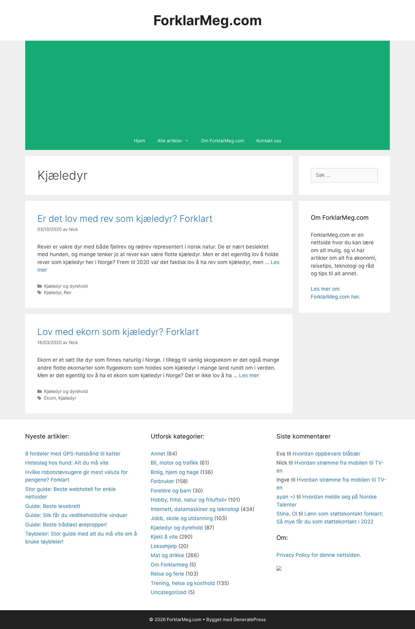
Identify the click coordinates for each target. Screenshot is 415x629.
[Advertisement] (207, 86)
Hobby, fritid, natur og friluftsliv (189, 500)
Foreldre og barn (171, 491)
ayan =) (285, 497)
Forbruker (162, 481)
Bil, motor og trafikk (174, 463)
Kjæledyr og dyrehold (66, 286)
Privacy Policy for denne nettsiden (318, 555)
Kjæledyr (52, 292)
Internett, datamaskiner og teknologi (195, 509)
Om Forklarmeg (169, 565)
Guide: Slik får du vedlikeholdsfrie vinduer (76, 515)
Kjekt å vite (164, 537)
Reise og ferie (167, 574)
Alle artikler (169, 141)
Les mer (249, 375)
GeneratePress (249, 619)
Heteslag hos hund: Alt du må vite (66, 463)
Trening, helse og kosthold (183, 583)
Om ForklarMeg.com (222, 141)
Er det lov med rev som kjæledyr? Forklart (125, 218)
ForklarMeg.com (207, 20)
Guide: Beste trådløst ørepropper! (66, 525)
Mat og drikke (167, 555)
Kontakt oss (268, 141)
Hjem (139, 141)
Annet (158, 454)
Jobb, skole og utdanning (182, 518)
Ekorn (50, 398)
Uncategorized (169, 592)
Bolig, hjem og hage (175, 472)
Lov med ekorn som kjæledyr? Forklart (118, 331)
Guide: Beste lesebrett (52, 506)
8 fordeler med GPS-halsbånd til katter (72, 454)
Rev (67, 292)
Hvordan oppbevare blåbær (326, 454)
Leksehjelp (164, 546)
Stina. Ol (286, 514)
